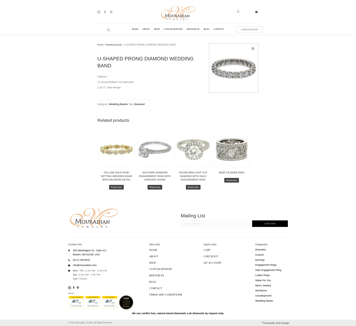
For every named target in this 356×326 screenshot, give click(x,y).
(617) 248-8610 (81, 260)
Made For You (263, 280)
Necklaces (261, 290)
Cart (207, 250)
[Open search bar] (108, 30)
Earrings (260, 260)
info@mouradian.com (85, 265)
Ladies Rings (262, 275)
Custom (259, 254)
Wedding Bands (114, 44)
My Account (213, 263)
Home (100, 44)
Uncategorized (263, 295)
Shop (152, 263)
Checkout (211, 256)
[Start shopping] (257, 11)
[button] (98, 12)
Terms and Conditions (165, 295)
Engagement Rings (266, 265)
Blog (152, 282)
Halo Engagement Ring (268, 270)
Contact (155, 288)
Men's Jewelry (263, 285)
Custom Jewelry (160, 269)
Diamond (139, 104)
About (153, 256)
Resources (156, 275)
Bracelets (260, 249)
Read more (116, 187)
